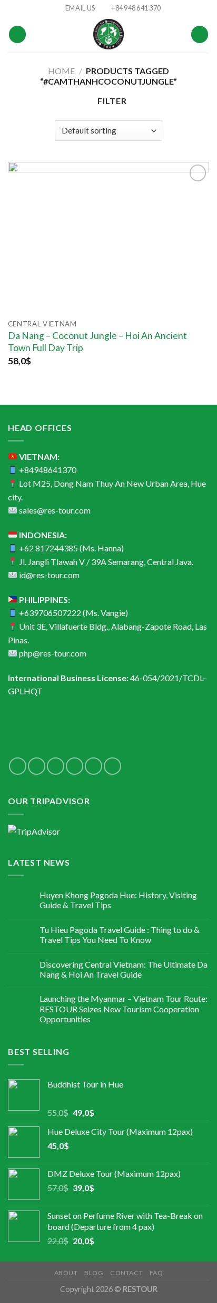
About (66, 1273)
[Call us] (93, 766)
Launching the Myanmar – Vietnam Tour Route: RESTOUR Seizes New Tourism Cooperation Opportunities (124, 1008)
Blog (93, 1273)
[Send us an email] (74, 766)
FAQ (156, 1273)
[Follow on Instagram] (36, 766)
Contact (126, 1273)
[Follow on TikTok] (55, 766)
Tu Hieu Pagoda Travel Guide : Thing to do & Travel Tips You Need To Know (120, 935)
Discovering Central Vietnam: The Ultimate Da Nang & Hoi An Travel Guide (124, 969)
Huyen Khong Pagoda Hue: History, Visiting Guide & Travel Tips (118, 900)
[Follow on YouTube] (112, 766)
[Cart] (199, 34)
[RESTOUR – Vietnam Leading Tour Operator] (108, 34)
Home (61, 71)
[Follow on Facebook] (17, 766)
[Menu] (17, 34)
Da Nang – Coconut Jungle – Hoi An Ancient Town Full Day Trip (97, 341)
